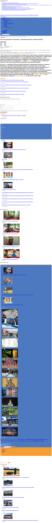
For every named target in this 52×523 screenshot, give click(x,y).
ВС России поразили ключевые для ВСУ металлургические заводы (13, 91)
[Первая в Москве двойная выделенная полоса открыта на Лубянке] (26, 333)
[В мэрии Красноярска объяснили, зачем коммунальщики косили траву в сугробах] (27, 483)
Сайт (1, 109)
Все (4, 28)
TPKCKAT (7, 46)
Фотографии (3, 451)
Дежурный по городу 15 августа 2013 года (10, 259)
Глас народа (5, 24)
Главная (3, 17)
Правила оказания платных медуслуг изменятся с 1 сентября (12, 94)
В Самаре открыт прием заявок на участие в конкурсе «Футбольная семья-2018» (17, 169)
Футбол (27, 440)
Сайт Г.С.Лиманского (12, 447)
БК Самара (5, 439)
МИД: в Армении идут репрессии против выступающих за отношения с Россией (17, 195)
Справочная (4, 32)
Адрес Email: (2, 446)
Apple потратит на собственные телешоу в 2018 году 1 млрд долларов (15, 477)
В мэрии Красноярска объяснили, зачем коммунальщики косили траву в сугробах (18, 487)
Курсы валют (4, 159)
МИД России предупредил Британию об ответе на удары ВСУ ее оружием (14, 88)
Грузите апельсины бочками (7, 27)
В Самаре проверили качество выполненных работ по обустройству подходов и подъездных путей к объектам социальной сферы (20, 3)
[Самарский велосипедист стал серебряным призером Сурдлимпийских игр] (26, 431)
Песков (29, 60)
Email (1, 107)
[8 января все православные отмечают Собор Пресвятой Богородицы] (26, 401)
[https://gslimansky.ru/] (3, 16)
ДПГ (20, 439)
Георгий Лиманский (14, 439)
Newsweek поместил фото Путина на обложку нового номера (14, 149)
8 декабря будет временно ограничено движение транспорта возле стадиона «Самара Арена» (20, 520)
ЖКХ (43, 439)
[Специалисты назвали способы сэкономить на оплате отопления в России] (26, 313)
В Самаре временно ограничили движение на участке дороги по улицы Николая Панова (14, 4)
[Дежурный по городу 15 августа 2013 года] (27, 253)
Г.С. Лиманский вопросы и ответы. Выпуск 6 (10, 507)
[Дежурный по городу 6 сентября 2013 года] (27, 241)
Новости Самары (5, 18)
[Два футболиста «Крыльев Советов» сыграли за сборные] (27, 175)
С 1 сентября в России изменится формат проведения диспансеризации (12, 6)
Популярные (3, 140)
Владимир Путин (10, 439)
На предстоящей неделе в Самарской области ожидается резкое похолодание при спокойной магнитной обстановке (18, 8)
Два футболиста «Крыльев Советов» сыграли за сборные (12, 179)
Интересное (5, 22)
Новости (3, 19)
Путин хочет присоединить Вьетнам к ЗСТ (10, 510)
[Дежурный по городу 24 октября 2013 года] (27, 215)
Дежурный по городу (33, 439)
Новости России (6, 20)
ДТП (25, 439)
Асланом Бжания (20, 75)
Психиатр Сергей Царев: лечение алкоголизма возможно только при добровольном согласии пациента (16, 9)
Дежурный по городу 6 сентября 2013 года (10, 246)
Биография (4, 31)
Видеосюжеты (6, 30)
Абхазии (19, 52)
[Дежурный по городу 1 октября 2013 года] (27, 228)
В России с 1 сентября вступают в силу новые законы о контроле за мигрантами (17, 201)
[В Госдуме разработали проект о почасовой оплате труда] (27, 493)
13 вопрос (5, 29)
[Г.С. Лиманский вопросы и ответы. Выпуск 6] (27, 503)
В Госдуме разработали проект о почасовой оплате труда (13, 497)
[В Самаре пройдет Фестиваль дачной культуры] (26, 411)
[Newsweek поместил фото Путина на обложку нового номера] (27, 145)
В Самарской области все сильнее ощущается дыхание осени (10, 2)
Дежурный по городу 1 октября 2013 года (10, 233)
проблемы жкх (38, 440)
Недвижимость (6, 26)
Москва (48, 439)
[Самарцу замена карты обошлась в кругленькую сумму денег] (26, 323)
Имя (1, 106)
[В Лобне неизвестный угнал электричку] (26, 353)
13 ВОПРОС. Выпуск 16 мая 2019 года (9, 189)
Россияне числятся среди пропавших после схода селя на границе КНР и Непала (17, 198)
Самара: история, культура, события (9, 23)
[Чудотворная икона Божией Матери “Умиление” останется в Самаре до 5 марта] (26, 382)
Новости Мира (6, 21)
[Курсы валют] (27, 155)
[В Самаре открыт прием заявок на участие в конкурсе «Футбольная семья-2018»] (27, 165)
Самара (10, 440)
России (37, 52)
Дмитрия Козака (39, 74)
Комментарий (2, 104)
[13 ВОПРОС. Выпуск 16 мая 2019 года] (27, 185)
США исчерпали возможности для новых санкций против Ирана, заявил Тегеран (17, 192)
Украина (22, 440)
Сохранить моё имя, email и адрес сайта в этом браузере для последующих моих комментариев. (14, 110)
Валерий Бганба (22, 52)
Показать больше (2, 78)
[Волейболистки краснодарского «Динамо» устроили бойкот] (26, 363)
